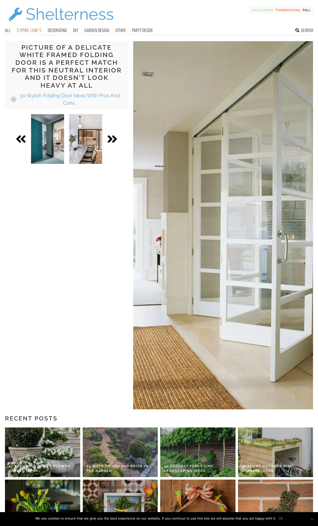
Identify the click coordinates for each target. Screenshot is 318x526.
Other (121, 30)
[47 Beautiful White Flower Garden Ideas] (42, 452)
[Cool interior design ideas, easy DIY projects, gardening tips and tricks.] (61, 24)
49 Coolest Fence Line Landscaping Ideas (189, 468)
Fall (307, 10)
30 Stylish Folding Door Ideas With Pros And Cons (69, 99)
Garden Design (96, 30)
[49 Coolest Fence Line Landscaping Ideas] (198, 452)
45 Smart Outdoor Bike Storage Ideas (267, 468)
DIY (75, 30)
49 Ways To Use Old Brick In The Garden (117, 468)
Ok (281, 518)
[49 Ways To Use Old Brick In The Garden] (120, 452)
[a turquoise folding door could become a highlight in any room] (48, 139)
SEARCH (307, 30)
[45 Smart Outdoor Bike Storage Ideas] (275, 452)
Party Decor (142, 30)
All (7, 30)
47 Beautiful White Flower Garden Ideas (39, 468)
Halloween (262, 10)
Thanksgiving (288, 10)
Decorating (57, 30)
